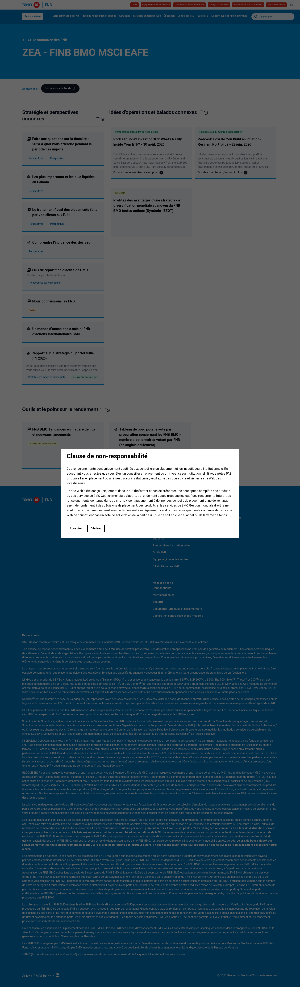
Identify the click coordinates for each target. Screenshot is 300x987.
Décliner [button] (96, 528)
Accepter (76, 528)
